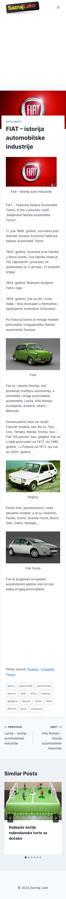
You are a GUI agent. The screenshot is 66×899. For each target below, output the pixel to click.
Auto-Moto (13, 121)
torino (12, 708)
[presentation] (33, 801)
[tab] (26, 857)
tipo (49, 701)
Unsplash (47, 669)
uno (24, 708)
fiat (23, 693)
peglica (13, 701)
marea (45, 693)
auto (11, 685)
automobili (44, 685)
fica (34, 693)
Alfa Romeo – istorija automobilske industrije (52, 737)
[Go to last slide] (10, 818)
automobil (25, 685)
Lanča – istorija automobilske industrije (15, 735)
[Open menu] (58, 7)
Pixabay (33, 669)
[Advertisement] (33, 50)
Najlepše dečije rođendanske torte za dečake (28, 833)
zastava (36, 708)
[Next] (56, 818)
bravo (12, 693)
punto (26, 701)
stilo (38, 701)
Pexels (11, 674)
